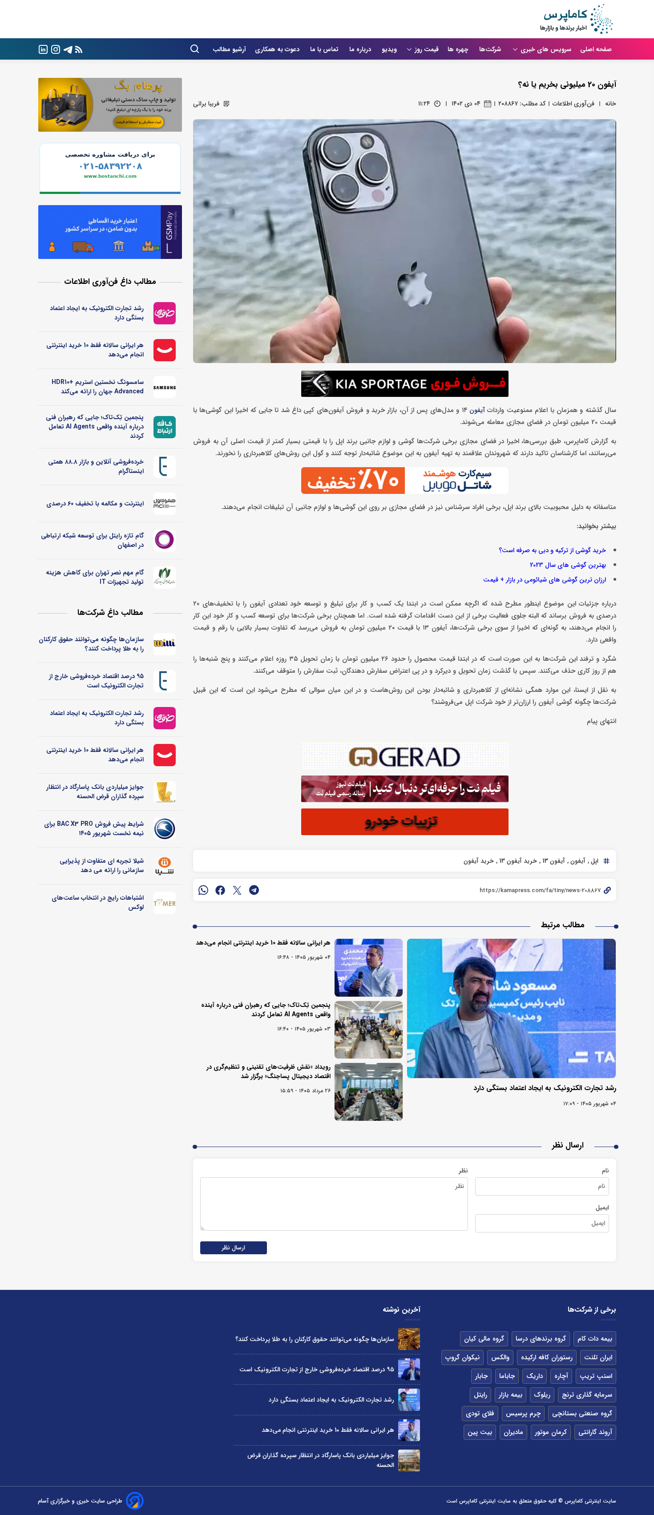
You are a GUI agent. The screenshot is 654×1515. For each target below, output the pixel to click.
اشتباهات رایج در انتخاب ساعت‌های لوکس (98, 902)
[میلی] (164, 644)
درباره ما (361, 49)
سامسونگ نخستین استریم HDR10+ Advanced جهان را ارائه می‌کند (98, 386)
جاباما (507, 1376)
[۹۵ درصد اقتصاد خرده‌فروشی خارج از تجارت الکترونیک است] (409, 1369)
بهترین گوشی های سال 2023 (568, 565)
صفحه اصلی (596, 49)
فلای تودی (480, 1413)
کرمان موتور (551, 1432)
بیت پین (480, 1432)
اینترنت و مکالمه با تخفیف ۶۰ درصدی (95, 504)
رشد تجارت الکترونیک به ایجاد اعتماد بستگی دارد (544, 1088)
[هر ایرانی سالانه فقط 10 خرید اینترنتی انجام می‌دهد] (368, 967)
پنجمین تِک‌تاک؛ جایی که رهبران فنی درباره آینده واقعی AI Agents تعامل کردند (266, 1009)
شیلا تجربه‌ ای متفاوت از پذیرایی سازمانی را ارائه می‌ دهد (102, 865)
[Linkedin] (43, 48)
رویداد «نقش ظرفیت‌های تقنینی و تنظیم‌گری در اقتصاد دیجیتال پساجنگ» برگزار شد (268, 1071)
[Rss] (78, 49)
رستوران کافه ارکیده (547, 1357)
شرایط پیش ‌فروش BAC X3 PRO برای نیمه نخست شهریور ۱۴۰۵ (94, 828)
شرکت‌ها (491, 49)
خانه (610, 104)
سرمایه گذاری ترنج (587, 1395)
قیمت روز (427, 49)
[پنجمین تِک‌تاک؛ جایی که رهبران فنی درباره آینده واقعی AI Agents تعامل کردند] (368, 1030)
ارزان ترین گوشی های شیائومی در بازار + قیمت (544, 580)
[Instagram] (55, 48)
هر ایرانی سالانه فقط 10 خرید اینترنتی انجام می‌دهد (263, 943)
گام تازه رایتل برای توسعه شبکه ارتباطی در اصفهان (92, 540)
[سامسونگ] (164, 387)
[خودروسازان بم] (164, 829)
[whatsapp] (203, 890)
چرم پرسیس (523, 1413)
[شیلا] (164, 866)
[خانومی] (164, 313)
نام (605, 1171)
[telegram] (254, 890)
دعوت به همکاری (278, 49)
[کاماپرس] (576, 19)
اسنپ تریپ (596, 1376)
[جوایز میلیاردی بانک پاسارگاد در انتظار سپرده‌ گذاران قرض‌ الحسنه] (409, 1460)
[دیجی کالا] (164, 350)
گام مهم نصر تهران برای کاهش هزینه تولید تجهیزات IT (95, 577)
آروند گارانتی (595, 1432)
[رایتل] (164, 540)
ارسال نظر (233, 1247)
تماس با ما (325, 49)
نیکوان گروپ (462, 1357)
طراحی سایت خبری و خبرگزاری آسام (80, 1501)
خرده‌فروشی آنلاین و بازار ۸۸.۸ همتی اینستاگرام (96, 466)
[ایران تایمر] (164, 903)
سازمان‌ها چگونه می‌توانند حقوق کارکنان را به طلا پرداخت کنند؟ (91, 644)
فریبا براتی (206, 104)
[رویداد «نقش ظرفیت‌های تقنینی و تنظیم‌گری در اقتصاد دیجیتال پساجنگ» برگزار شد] (368, 1092)
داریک (534, 1376)
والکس (500, 1357)
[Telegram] (68, 48)
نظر (463, 1171)
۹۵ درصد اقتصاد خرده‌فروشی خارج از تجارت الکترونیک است (96, 681)
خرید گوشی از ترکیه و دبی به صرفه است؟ (552, 550)
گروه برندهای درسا (541, 1338)
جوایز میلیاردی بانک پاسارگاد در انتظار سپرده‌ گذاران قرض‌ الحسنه (95, 791)
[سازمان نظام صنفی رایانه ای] (164, 577)
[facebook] (220, 890)
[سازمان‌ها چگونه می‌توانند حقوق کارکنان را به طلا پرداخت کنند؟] (409, 1339)
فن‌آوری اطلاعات (573, 104)
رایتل (480, 1395)
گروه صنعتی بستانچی (582, 1413)
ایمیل (602, 1207)
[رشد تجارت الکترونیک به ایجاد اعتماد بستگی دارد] (512, 1008)
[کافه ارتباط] (164, 427)
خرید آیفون (479, 861)
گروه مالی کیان (484, 1338)
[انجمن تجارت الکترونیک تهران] (164, 467)
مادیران (513, 1432)
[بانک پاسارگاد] (164, 792)
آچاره (561, 1376)
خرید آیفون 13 (517, 861)
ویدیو (389, 49)
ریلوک (542, 1395)
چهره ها (459, 49)
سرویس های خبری (546, 49)
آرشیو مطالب (229, 49)
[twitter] (237, 890)
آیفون (477, 410)
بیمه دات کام (594, 1338)
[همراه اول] (164, 504)
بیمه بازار (510, 1395)
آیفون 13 (553, 861)
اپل (593, 861)
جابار (481, 1376)
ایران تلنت (598, 1357)
